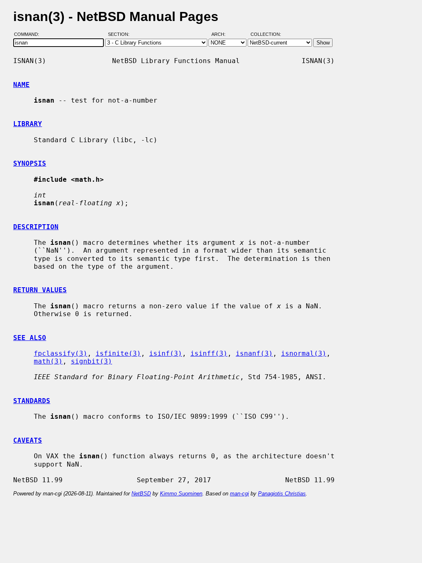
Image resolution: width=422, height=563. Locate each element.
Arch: (222, 34)
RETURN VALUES (40, 290)
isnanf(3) (254, 353)
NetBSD (141, 493)
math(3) (48, 361)
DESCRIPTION (36, 227)
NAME (21, 85)
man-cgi (239, 493)
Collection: (266, 34)
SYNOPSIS (29, 163)
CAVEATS (27, 440)
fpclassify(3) (60, 353)
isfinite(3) (118, 353)
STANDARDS (31, 401)
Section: (120, 34)
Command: (29, 34)
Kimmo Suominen (181, 493)
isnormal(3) (303, 353)
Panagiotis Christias (282, 493)
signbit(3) (91, 361)
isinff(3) (208, 353)
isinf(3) (165, 353)
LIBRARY (27, 124)
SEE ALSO (29, 338)
